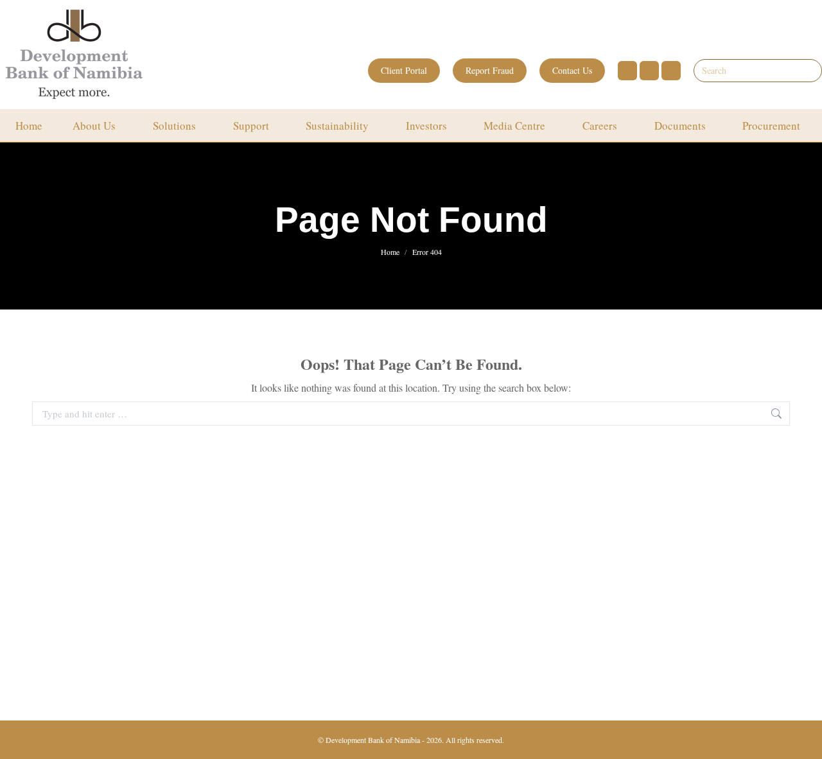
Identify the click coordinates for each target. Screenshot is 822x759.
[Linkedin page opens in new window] (671, 70)
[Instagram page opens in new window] (649, 70)
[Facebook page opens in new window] (627, 70)
